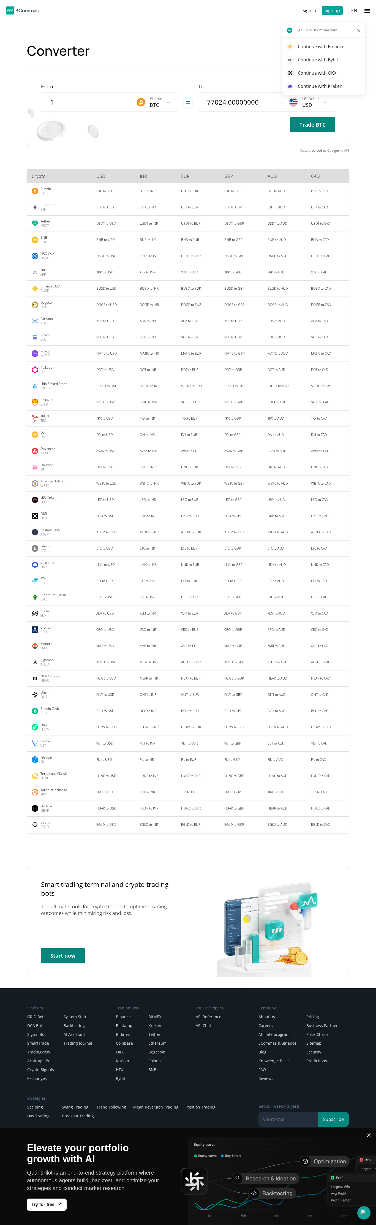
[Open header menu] (367, 10)
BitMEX (154, 1016)
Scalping (35, 1107)
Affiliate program (274, 1034)
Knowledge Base (273, 1060)
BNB (152, 1069)
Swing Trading (75, 1107)
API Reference (208, 1016)
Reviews (265, 1078)
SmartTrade (38, 1043)
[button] (363, 1212)
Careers (265, 1025)
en (354, 10)
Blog (262, 1052)
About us (266, 1016)
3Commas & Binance (277, 1043)
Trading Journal (78, 1043)
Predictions (316, 1060)
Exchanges (37, 1078)
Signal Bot (36, 1034)
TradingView (38, 1052)
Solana (154, 1060)
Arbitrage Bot (39, 1060)
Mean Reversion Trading (155, 1107)
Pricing (312, 1016)
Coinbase (124, 1043)
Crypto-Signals (40, 1069)
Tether (154, 1034)
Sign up (332, 10)
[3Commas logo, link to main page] (22, 10)
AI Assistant (74, 1034)
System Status (76, 1016)
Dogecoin (156, 1052)
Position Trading (201, 1107)
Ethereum (157, 1043)
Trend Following (111, 1107)
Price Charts (317, 1034)
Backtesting (74, 1025)
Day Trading (38, 1115)
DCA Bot (34, 1025)
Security (313, 1052)
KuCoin (122, 1060)
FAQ (262, 1069)
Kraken (154, 1025)
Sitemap (313, 1043)
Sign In (309, 10)
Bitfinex (123, 1034)
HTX (119, 1069)
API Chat (203, 1025)
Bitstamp (124, 1025)
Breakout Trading (78, 1115)
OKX (120, 1052)
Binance (123, 1016)
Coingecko (335, 150)
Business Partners (323, 1025)
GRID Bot (35, 1016)
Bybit (120, 1078)
